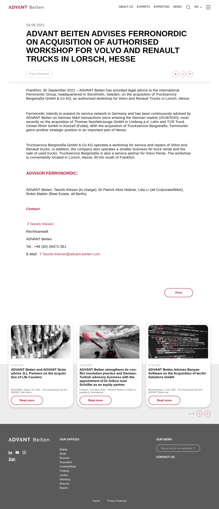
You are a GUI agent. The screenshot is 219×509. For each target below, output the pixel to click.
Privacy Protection (117, 500)
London (64, 475)
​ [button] (199, 414)
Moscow (64, 483)
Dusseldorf (66, 462)
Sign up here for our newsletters (176, 448)
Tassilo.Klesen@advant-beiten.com (71, 254)
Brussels (65, 457)
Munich (64, 487)
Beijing (63, 449)
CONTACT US (165, 457)
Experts (143, 6)
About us (126, 6)
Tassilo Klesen (42, 224)
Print (178, 292)
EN (196, 6)
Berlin (63, 453)
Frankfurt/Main (68, 466)
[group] (41, 365)
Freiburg (64, 470)
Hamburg (65, 479)
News (177, 6)
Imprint (96, 500)
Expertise (162, 6)
